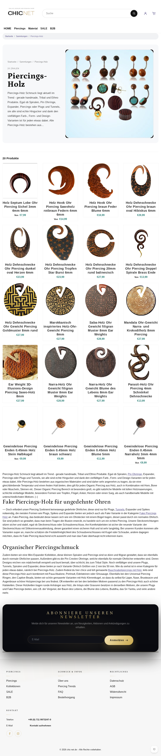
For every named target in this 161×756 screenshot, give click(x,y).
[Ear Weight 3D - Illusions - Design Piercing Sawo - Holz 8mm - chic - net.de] (20, 362)
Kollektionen (13, 686)
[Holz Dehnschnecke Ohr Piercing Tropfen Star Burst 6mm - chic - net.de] (60, 242)
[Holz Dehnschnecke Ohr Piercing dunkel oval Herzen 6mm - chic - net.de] (20, 242)
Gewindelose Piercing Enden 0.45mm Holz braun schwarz (60, 450)
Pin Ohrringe (135, 474)
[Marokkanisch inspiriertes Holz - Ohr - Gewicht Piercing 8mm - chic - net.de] (60, 300)
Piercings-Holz (37, 36)
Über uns (63, 680)
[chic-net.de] (21, 12)
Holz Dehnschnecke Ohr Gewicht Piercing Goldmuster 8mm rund (20, 326)
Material (33, 28)
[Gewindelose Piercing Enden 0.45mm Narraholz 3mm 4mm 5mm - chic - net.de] (140, 424)
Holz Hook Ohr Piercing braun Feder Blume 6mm (100, 206)
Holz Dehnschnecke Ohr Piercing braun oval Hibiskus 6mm (141, 206)
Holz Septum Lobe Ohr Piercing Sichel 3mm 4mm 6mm (20, 206)
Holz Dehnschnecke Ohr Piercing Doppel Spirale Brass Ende (141, 268)
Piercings (19, 28)
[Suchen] (133, 13)
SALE (43, 28)
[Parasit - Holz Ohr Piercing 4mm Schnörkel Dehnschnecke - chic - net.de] (140, 362)
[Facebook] (9, 733)
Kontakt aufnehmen (40, 725)
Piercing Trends (67, 686)
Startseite (9, 36)
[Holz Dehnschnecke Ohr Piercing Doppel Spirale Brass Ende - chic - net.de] (140, 242)
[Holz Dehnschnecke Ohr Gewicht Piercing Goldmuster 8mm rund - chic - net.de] (20, 300)
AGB (112, 686)
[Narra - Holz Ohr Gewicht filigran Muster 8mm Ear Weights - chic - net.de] (60, 362)
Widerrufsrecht (118, 691)
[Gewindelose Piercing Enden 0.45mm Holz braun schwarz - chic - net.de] (60, 424)
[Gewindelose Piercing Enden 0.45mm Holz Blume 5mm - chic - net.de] (100, 424)
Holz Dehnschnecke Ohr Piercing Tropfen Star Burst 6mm (60, 268)
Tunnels (119, 509)
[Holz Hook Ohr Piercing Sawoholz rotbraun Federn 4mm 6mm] (60, 180)
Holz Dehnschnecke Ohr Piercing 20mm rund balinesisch (101, 268)
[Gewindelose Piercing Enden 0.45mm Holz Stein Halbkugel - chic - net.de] (20, 424)
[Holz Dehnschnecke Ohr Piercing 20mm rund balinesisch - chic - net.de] (100, 242)
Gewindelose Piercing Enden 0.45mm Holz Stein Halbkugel (20, 450)
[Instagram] (18, 733)
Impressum (116, 697)
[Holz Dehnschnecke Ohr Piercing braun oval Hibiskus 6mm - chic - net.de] (140, 180)
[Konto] (145, 13)
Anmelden (117, 640)
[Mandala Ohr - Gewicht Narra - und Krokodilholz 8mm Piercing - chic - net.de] (140, 300)
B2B (52, 28)
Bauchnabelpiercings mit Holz (125, 570)
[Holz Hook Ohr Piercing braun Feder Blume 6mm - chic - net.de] (100, 180)
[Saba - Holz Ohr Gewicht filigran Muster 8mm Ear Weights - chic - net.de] (100, 300)
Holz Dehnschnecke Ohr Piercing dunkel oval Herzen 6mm (20, 268)
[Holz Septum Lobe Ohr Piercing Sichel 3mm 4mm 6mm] (20, 180)
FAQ (60, 691)
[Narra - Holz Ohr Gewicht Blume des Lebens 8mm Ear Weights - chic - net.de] (100, 362)
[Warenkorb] (154, 13)
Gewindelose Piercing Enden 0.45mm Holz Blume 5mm (101, 450)
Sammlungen (22, 36)
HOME (7, 28)
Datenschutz (117, 680)
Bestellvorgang (66, 697)
